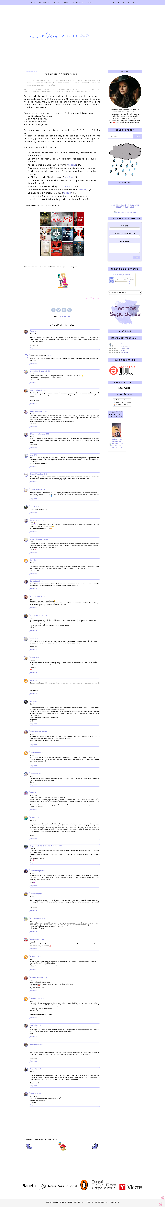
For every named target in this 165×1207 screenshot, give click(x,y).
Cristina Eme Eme (36, 489)
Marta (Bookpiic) (35, 918)
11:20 (44, 893)
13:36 (36, 638)
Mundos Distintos (36, 596)
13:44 (42, 1069)
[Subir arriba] (161, 1201)
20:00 (46, 539)
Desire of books (35, 998)
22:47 (46, 977)
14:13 (49, 356)
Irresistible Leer (35, 1044)
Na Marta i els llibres (37, 977)
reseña (72, 165)
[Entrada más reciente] (29, 1150)
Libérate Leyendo (35, 520)
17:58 (37, 817)
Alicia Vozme (119, 278)
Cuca (32, 638)
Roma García (35, 1069)
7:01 (36, 680)
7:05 (43, 596)
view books (132, 286)
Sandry (32, 657)
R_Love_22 (33, 956)
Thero (32, 331)
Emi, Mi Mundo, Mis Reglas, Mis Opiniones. (44, 846)
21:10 (35, 793)
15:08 (45, 411)
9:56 (47, 731)
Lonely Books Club (36, 390)
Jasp (31, 560)
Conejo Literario (35, 581)
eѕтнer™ (32, 817)
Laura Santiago (35, 871)
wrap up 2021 (65, 317)
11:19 (41, 753)
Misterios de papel (36, 893)
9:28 (35, 331)
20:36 (35, 701)
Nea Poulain (34, 1025)
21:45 (43, 871)
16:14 (44, 489)
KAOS (90, 2)
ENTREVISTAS (79, 2)
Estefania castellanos (37, 434)
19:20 (43, 520)
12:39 (45, 615)
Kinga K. (32, 506)
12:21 (39, 774)
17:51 (37, 657)
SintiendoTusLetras (36, 474)
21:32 (35, 560)
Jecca (32, 680)
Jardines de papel (36, 411)
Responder (33, 348)
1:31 (40, 1025)
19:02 (60, 846)
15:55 (47, 434)
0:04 (43, 581)
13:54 (43, 918)
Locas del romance (36, 539)
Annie (32, 793)
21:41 (39, 956)
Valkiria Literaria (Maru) (38, 731)
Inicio (33, 2)
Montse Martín (35, 753)
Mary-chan (34, 774)
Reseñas (44, 2)
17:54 (38, 506)
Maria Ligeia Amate (36, 615)
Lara (31, 455)
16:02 (45, 474)
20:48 (42, 939)
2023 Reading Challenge (121, 274)
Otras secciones (61, 2)
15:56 (35, 455)
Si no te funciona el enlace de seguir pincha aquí (125, 206)
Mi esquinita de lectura (38, 371)
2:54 (41, 1044)
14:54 (48, 371)
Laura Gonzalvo (117, 447)
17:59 (40, 1094)
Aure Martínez (34, 939)
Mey (31, 701)
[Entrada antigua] (95, 1150)
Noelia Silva (34, 1094)
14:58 (44, 390)
